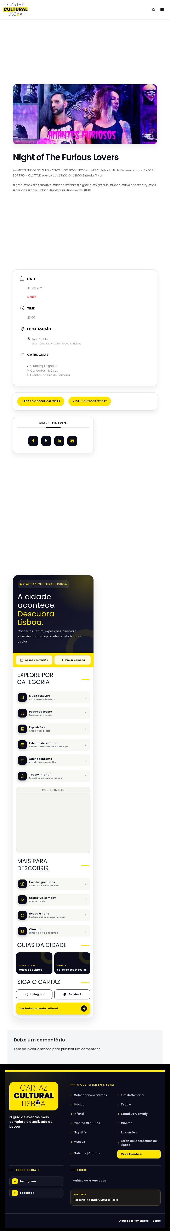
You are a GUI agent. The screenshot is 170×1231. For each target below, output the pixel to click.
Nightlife (80, 1132)
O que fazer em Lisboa (95, 1084)
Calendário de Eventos (90, 1095)
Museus (79, 1142)
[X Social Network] (46, 441)
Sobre (82, 1170)
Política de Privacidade (89, 1181)
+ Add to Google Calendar (40, 401)
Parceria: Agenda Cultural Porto (96, 1200)
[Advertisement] (85, 47)
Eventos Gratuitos (87, 1123)
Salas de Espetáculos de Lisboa (139, 1143)
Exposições (129, 1132)
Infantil (79, 1114)
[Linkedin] (59, 441)
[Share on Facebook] (33, 441)
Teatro (126, 1105)
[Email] (72, 441)
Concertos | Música (44, 370)
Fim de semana (75, 660)
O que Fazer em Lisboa (134, 1221)
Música (79, 1105)
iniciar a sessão (39, 1049)
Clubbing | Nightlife (43, 366)
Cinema (126, 1123)
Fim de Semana (132, 1095)
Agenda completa (36, 660)
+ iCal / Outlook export (90, 401)
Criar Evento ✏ (131, 1154)
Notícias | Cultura (87, 1153)
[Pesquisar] (153, 9)
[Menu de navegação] (162, 9)
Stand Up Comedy (134, 1114)
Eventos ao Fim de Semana (50, 375)
